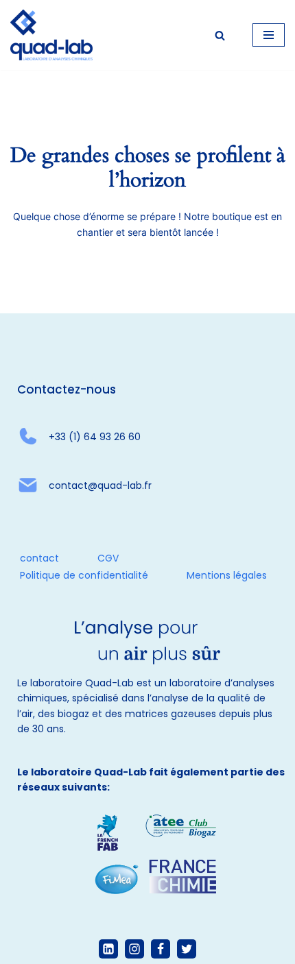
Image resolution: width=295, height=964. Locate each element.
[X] (186, 949)
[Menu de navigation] (268, 35)
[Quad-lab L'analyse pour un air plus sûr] (51, 35)
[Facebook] (160, 949)
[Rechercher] (220, 35)
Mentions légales (227, 575)
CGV (108, 558)
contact (39, 558)
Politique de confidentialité (84, 575)
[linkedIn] (108, 949)
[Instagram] (134, 949)
